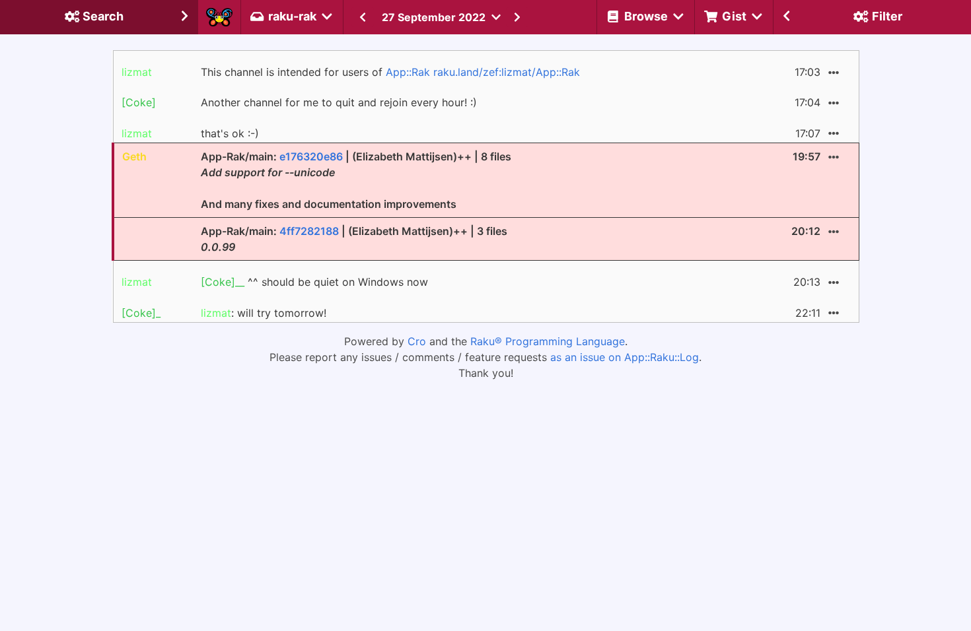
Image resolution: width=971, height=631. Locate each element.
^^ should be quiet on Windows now (314, 281)
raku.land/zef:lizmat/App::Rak (506, 72)
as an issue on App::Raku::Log (624, 357)
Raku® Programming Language (547, 341)
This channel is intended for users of (390, 72)
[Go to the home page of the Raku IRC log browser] (219, 17)
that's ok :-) (230, 133)
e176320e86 (311, 156)
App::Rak (408, 72)
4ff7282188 (309, 231)
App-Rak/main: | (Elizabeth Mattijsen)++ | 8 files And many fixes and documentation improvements (356, 180)
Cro (417, 341)
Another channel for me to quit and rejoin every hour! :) (339, 102)
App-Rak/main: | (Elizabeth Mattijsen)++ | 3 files (354, 238)
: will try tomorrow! (263, 312)
